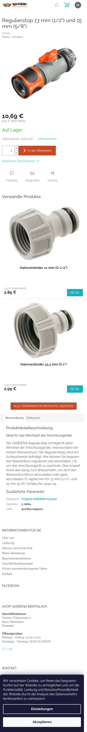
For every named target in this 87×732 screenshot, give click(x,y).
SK (11, 649)
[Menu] (78, 5)
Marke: (12, 37)
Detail (75, 292)
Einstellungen (42, 709)
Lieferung (8, 543)
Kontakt (7, 574)
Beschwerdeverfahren (16, 558)
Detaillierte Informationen (18, 161)
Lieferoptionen (47, 138)
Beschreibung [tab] (14, 417)
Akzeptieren (42, 722)
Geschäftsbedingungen (17, 563)
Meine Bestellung (13, 553)
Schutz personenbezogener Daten (24, 568)
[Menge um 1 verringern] (16, 153)
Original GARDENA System (39, 499)
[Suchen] (57, 5)
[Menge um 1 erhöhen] (16, 148)
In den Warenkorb (40, 150)
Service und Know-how (17, 548)
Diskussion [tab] (33, 417)
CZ (4, 649)
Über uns (8, 537)
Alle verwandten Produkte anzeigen (43, 406)
